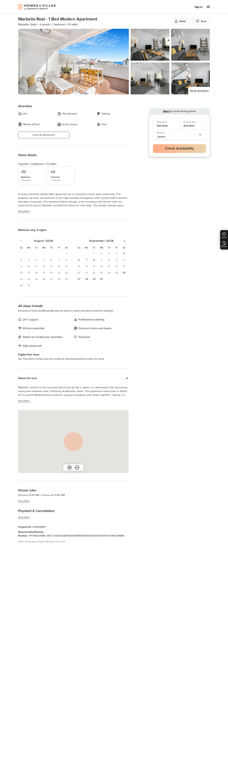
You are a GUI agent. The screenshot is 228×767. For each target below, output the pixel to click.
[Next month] (124, 241)
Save (204, 21)
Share (182, 21)
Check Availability (179, 148)
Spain (41, 541)
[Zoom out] (77, 467)
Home (21, 541)
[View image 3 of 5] (190, 45)
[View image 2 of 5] (150, 45)
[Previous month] (21, 241)
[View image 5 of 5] (190, 78)
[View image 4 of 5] (150, 78)
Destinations (31, 541)
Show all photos (199, 90)
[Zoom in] (69, 467)
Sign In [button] (198, 7)
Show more (24, 211)
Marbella (50, 541)
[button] (124, 253)
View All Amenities (44, 135)
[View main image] (73, 61)
